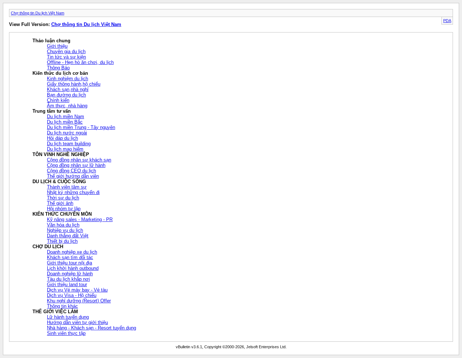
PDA (447, 20)
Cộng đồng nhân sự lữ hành (76, 165)
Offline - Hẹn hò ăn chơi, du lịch (80, 62)
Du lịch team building (69, 143)
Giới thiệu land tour (67, 284)
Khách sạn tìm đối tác (70, 257)
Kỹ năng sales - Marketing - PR (80, 219)
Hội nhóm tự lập (63, 208)
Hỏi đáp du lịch (62, 138)
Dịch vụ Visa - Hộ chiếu (71, 295)
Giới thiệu (57, 46)
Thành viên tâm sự (67, 187)
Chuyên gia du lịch (66, 51)
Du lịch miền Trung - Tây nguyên (81, 127)
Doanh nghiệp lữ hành (70, 273)
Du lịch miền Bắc (65, 122)
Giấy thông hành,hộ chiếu (73, 84)
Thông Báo (58, 67)
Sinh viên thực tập (66, 333)
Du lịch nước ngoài (67, 132)
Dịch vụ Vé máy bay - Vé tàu (77, 290)
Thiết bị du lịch (62, 241)
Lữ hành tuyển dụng (68, 317)
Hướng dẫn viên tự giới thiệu (77, 322)
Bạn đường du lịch (66, 95)
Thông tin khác (62, 306)
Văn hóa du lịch (63, 225)
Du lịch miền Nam (65, 116)
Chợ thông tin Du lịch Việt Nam (37, 13)
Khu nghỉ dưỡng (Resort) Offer (79, 300)
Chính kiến (58, 100)
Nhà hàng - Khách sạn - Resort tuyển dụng (91, 328)
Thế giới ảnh (60, 203)
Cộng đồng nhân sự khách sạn (79, 160)
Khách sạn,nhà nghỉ (67, 89)
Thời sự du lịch (63, 197)
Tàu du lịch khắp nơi (68, 279)
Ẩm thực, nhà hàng (67, 105)
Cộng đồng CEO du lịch (71, 170)
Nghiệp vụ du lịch (65, 230)
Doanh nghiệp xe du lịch (72, 252)
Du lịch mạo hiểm (65, 149)
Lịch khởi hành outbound (73, 268)
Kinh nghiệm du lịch (67, 78)
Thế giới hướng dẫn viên (73, 176)
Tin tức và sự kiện (66, 57)
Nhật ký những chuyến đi (73, 192)
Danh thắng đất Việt (67, 235)
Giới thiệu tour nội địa (69, 263)
